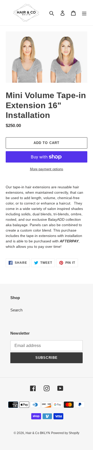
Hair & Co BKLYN (38, 433)
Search (16, 310)
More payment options (46, 169)
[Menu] (84, 12)
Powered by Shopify (65, 433)
